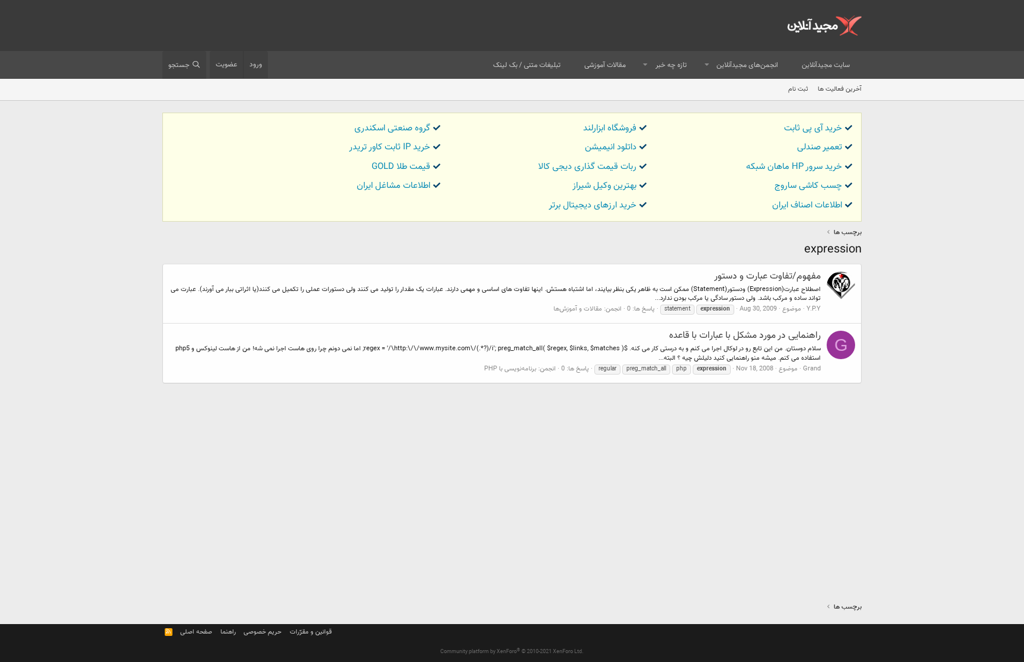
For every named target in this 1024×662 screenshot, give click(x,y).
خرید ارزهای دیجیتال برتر (592, 205)
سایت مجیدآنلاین (826, 65)
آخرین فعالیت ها (840, 89)
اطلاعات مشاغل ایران (393, 186)
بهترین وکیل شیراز (604, 186)
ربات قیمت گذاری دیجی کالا (587, 167)
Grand (812, 369)
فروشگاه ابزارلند (609, 128)
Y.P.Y (814, 309)
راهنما (228, 632)
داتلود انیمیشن (610, 147)
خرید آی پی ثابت (813, 128)
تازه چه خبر (671, 65)
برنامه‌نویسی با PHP (510, 369)
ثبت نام (798, 89)
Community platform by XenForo (512, 652)
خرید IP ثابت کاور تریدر (389, 147)
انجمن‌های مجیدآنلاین (747, 65)
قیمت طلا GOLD (401, 167)
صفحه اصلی (196, 632)
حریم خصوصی (262, 632)
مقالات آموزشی (605, 65)
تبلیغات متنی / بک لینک (527, 65)
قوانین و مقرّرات (311, 632)
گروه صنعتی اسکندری (392, 128)
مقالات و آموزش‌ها (577, 309)
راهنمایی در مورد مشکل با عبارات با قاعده (745, 335)
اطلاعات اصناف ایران (807, 205)
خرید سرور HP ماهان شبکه (794, 167)
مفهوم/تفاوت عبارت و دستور (767, 276)
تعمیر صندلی (819, 147)
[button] (707, 65)
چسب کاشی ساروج (808, 186)
